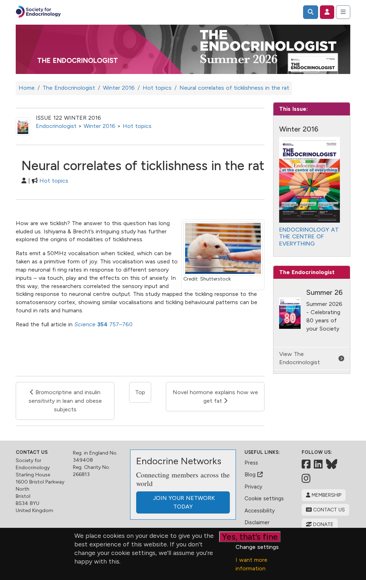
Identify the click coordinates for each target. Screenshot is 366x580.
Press (251, 463)
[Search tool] (310, 12)
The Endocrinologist (77, 60)
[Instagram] (306, 478)
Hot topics (137, 126)
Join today (183, 502)
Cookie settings (264, 498)
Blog (250, 474)
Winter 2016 (99, 126)
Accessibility (259, 510)
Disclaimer (256, 522)
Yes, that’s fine (250, 536)
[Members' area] (327, 12)
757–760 (105, 324)
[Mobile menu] (343, 12)
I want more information (251, 564)
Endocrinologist (56, 126)
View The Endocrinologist (299, 358)
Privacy (253, 487)
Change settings (257, 547)
